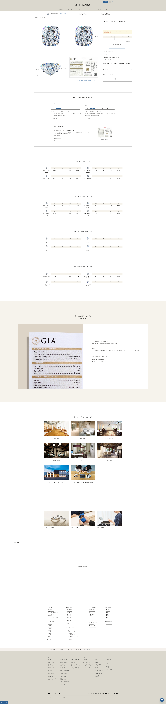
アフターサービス (74, 664)
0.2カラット (50, 624)
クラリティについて (89, 118)
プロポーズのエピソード (87, 662)
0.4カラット (50, 627)
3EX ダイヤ (91, 624)
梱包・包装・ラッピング (75, 665)
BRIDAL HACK (85, 659)
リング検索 (51, 661)
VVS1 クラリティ (92, 614)
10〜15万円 (69, 611)
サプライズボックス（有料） (109, 79)
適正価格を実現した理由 (64, 665)
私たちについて (97, 659)
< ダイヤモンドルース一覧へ (40, 17)
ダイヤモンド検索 (52, 662)
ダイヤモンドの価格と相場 (64, 670)
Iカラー (107, 609)
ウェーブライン (52, 667)
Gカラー (108, 612)
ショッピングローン (109, 669)
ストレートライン (52, 665)
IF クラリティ (91, 615)
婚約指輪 (50, 609)
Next (139, 384)
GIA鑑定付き (109, 624)
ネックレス (51, 679)
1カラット (49, 636)
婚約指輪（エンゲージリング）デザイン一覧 (60, 649)
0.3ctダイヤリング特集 (87, 665)
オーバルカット (71, 639)
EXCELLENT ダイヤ (93, 622)
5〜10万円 (69, 609)
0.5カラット (50, 628)
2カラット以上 (50, 639)
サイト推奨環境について (99, 673)
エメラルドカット (71, 634)
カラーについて (54, 118)
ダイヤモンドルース (52, 614)
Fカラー (108, 614)
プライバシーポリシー (98, 668)
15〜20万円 (69, 612)
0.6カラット (50, 630)
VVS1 (102, 108)
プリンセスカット (71, 631)
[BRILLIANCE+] (83, 5)
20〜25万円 (69, 614)
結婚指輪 (50, 615)
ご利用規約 (97, 667)
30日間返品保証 (109, 54)
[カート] (115, 9)
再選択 (61, 13)
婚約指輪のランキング (63, 662)
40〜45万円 (69, 620)
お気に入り (5, 702)
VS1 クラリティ (92, 611)
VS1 (92, 108)
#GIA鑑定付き (125, 63)
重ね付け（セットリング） (64, 664)
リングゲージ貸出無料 (75, 667)
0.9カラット (50, 634)
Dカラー (108, 617)
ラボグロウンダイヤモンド (53, 617)
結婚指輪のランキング (63, 668)
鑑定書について (57, 140)
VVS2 (97, 108)
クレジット (108, 667)
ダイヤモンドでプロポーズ (53, 612)
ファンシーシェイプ (71, 630)
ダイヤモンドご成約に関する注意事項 (117, 48)
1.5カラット (50, 637)
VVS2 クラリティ (92, 612)
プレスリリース (98, 665)
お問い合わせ (98, 693)
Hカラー (108, 611)
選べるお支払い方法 (109, 59)
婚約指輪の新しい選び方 (64, 659)
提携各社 (96, 662)
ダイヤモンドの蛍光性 (63, 673)
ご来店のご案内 (109, 659)
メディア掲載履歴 (98, 664)
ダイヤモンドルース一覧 (76, 649)
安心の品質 (73, 662)
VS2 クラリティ (92, 609)
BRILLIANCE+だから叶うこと (100, 661)
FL (112, 108)
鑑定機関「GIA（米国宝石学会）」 (98, 359)
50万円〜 (69, 623)
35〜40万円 (69, 618)
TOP (48, 649)
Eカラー (108, 615)
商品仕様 (105, 69)
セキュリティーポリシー (99, 670)
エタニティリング (52, 668)
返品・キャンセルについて (76, 659)
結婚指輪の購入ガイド (63, 667)
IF (107, 108)
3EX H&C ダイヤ (92, 627)
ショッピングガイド (63, 682)
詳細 (65, 13)
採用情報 (96, 676)
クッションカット (71, 637)
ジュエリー (50, 670)
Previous (136, 384)
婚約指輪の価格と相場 (63, 661)
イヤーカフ (51, 676)
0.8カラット (50, 633)
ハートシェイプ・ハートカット (74, 636)
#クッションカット (111, 63)
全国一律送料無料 (109, 51)
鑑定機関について (57, 138)
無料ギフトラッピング (108, 74)
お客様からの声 (85, 661)
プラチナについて (63, 676)
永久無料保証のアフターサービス (112, 57)
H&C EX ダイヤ (92, 625)
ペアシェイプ (71, 633)
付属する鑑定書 (57, 135)
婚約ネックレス (51, 611)
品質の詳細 (128, 41)
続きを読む (63, 115)
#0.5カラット (105, 63)
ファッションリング (52, 678)
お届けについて (74, 661)
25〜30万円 (69, 615)
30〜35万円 (69, 617)
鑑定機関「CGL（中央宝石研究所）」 (99, 361)
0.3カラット (50, 625)
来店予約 (105, 1)
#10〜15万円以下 (118, 63)
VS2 (87, 108)
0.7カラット (50, 631)
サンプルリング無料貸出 (75, 668)
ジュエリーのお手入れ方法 (64, 681)
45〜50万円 (69, 621)
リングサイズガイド (63, 684)
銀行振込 (107, 666)
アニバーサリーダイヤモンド (88, 664)
